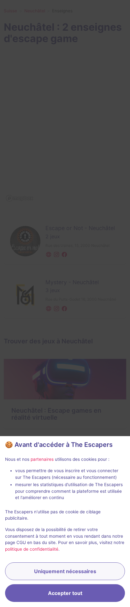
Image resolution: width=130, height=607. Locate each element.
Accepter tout (65, 593)
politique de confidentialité (31, 549)
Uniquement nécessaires (65, 571)
